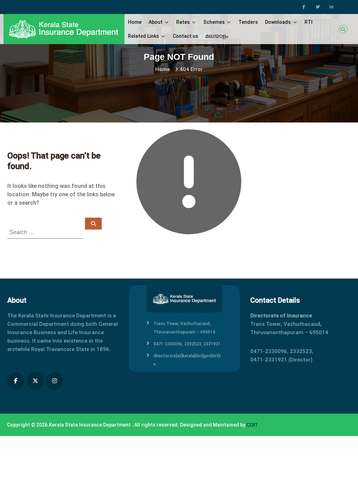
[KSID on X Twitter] (35, 381)
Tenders (248, 22)
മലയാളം (216, 36)
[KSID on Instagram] (54, 381)
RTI (309, 22)
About (156, 22)
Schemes (214, 22)
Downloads (278, 22)
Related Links (143, 36)
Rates (183, 22)
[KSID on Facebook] (15, 381)
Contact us (185, 36)
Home (135, 22)
